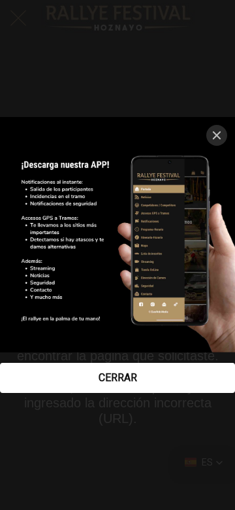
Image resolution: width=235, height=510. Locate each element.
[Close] (216, 135)
